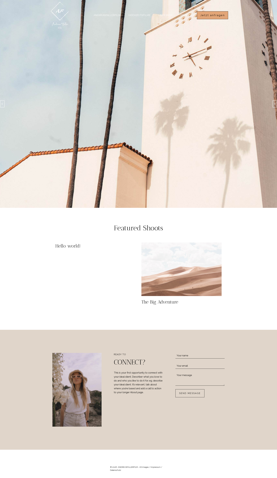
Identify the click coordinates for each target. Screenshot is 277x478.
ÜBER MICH (165, 15)
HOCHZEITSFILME (139, 15)
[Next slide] (274, 103)
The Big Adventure (159, 302)
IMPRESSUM (187, 15)
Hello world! (68, 246)
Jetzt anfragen (212, 15)
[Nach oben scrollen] (274, 433)
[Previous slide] (2, 103)
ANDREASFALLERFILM (107, 15)
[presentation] (181, 269)
